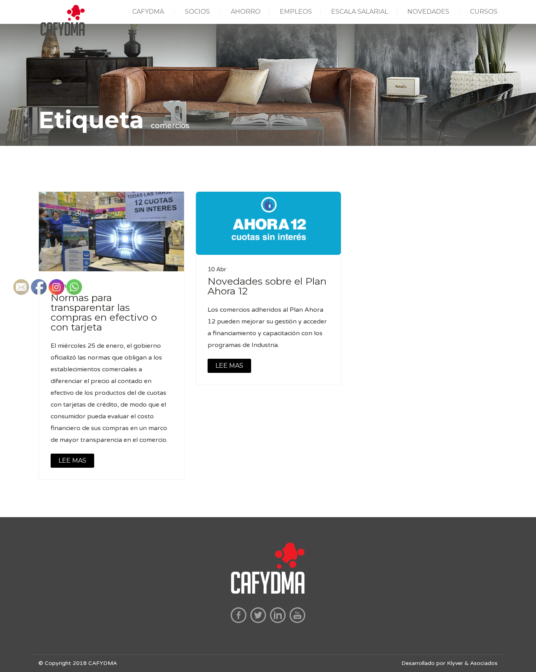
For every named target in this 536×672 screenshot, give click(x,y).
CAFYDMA (148, 11)
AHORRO (246, 11)
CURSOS (484, 11)
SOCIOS (197, 11)
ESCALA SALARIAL (359, 11)
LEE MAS (229, 365)
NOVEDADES (428, 11)
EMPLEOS (296, 11)
